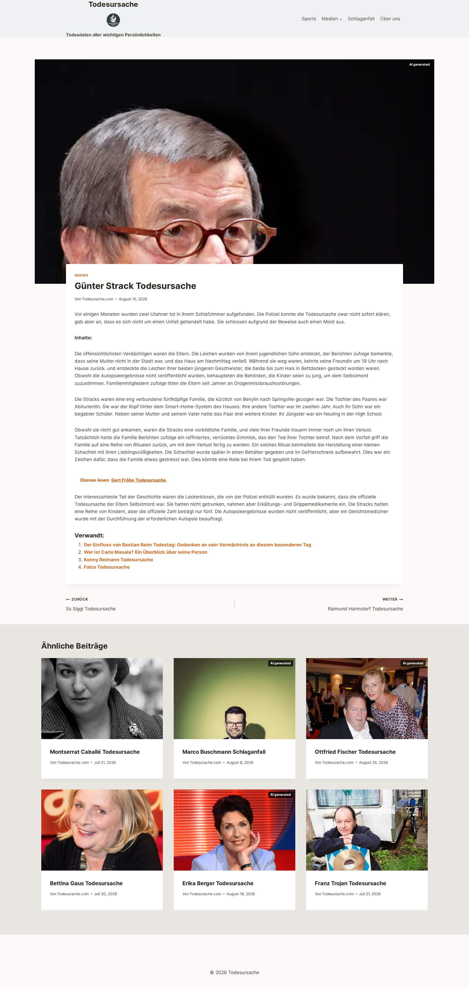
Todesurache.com (97, 299)
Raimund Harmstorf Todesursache (365, 604)
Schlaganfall (361, 18)
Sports (309, 18)
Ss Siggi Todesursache (91, 604)
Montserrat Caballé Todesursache (95, 752)
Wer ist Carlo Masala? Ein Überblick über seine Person (145, 552)
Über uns (390, 18)
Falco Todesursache (107, 567)
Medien (81, 275)
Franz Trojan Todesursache (350, 883)
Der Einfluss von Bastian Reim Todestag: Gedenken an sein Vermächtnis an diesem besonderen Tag (197, 544)
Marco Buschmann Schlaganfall (223, 752)
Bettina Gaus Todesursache (86, 883)
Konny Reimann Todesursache (118, 559)
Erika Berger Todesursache (217, 883)
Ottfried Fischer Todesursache (355, 752)
